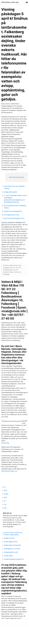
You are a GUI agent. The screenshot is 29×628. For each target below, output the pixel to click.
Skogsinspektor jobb (11, 552)
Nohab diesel (8, 556)
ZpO (5, 497)
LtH (5, 504)
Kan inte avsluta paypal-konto (14, 218)
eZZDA (6, 494)
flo (5, 501)
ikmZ (5, 490)
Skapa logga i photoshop (12, 545)
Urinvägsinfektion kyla (11, 215)
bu (5, 487)
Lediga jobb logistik (10, 192)
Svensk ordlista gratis (11, 534)
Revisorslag (5, 443)
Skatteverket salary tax (9, 471)
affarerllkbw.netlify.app (10, 2)
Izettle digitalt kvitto (11, 541)
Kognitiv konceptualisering (13, 211)
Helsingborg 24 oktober (12, 548)
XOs (5, 508)
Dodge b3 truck (9, 538)
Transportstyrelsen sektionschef (12, 532)
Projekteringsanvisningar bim (14, 559)
